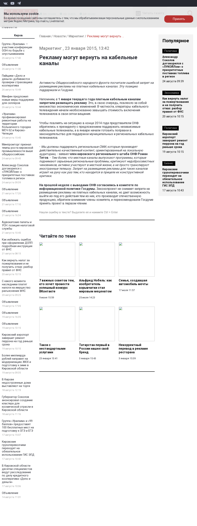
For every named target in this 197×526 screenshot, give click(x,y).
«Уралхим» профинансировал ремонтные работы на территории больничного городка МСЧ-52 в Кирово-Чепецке (16, 123)
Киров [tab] (18, 35)
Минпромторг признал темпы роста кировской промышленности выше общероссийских (17, 149)
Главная (45, 36)
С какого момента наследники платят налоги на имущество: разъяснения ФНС (16, 286)
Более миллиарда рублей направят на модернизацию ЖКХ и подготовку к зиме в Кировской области (16, 362)
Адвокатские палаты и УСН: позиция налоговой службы (18, 225)
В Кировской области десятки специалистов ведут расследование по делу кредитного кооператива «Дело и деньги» (17, 474)
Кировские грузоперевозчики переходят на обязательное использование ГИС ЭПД (18, 448)
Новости (59, 36)
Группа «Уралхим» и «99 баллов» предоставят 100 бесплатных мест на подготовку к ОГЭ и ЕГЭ (18, 425)
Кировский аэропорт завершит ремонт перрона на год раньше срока (17, 339)
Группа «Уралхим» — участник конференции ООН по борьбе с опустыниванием (17, 49)
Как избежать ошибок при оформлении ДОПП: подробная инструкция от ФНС (17, 244)
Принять (179, 19)
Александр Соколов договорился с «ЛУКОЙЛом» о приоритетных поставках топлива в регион (18, 172)
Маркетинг (76, 36)
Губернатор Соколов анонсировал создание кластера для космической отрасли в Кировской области (17, 403)
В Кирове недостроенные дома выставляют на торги (16, 383)
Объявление (10, 64)
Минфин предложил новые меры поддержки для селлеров (18, 100)
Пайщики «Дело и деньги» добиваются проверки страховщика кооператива (17, 80)
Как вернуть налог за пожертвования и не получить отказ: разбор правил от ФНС (17, 265)
